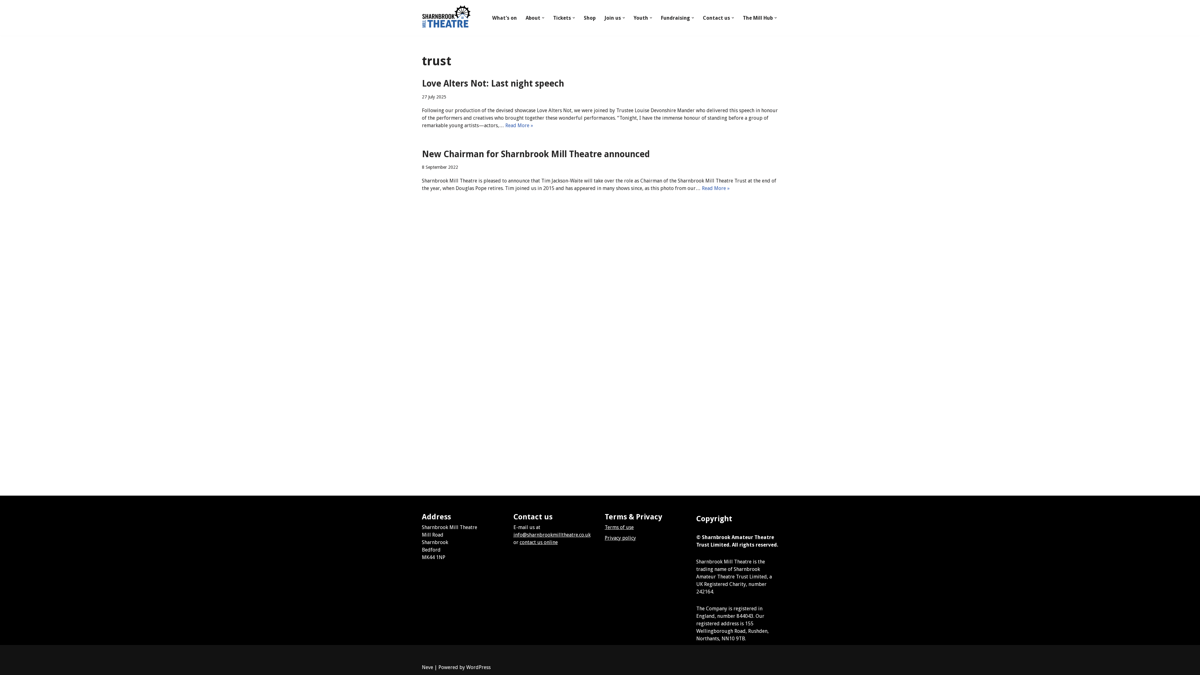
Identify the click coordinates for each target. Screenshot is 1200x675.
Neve (427, 667)
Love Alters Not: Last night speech (493, 83)
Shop (590, 18)
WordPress (478, 667)
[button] (543, 18)
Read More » (519, 125)
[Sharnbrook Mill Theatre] (446, 18)
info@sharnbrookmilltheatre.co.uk (552, 535)
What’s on (504, 18)
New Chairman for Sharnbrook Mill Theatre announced (536, 154)
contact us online (539, 542)
